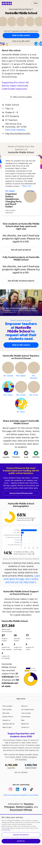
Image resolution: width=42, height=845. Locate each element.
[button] (6, 454)
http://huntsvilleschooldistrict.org (18, 133)
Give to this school (21, 35)
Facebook (16, 457)
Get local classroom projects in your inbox (21, 795)
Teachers (28, 804)
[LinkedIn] (17, 789)
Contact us (25, 727)
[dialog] (21, 829)
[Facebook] (24, 789)
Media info (25, 724)
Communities (25, 716)
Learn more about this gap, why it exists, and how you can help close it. (22, 578)
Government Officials (21, 810)
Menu (36, 3)
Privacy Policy (6, 830)
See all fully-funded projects (21, 281)
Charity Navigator (29, 757)
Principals (9, 807)
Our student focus (27, 709)
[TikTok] (31, 789)
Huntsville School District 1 (21, 9)
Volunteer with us (8, 724)
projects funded (31, 766)
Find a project (7, 706)
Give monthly (7, 709)
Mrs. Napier (10, 191)
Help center (21, 699)
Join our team (26, 713)
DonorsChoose (7, 3)
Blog (22, 720)
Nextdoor (36, 457)
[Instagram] (10, 789)
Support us (6, 720)
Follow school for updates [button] (22, 97)
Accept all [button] (21, 841)
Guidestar (22, 759)
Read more (26, 186)
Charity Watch (15, 757)
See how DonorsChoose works (21, 493)
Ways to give (7, 727)
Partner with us (7, 716)
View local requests (15, 129)
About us (24, 706)
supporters (11, 766)
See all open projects (21, 250)
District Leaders (24, 807)
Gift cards (5, 713)
